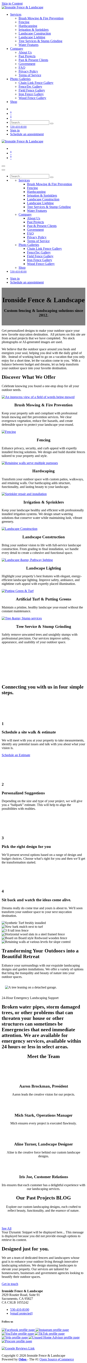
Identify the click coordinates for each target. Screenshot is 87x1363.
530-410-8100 (19, 1309)
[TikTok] (50, 1333)
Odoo (23, 1359)
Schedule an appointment (27, 134)
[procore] (17, 1341)
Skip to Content (12, 3)
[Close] (3, 170)
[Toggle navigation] (3, 166)
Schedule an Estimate (16, 755)
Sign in (15, 130)
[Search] (51, 123)
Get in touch (10, 1284)
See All (6, 1228)
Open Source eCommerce (56, 1359)
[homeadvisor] (54, 1337)
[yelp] (15, 1337)
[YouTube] (18, 1333)
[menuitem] (15, 14)
